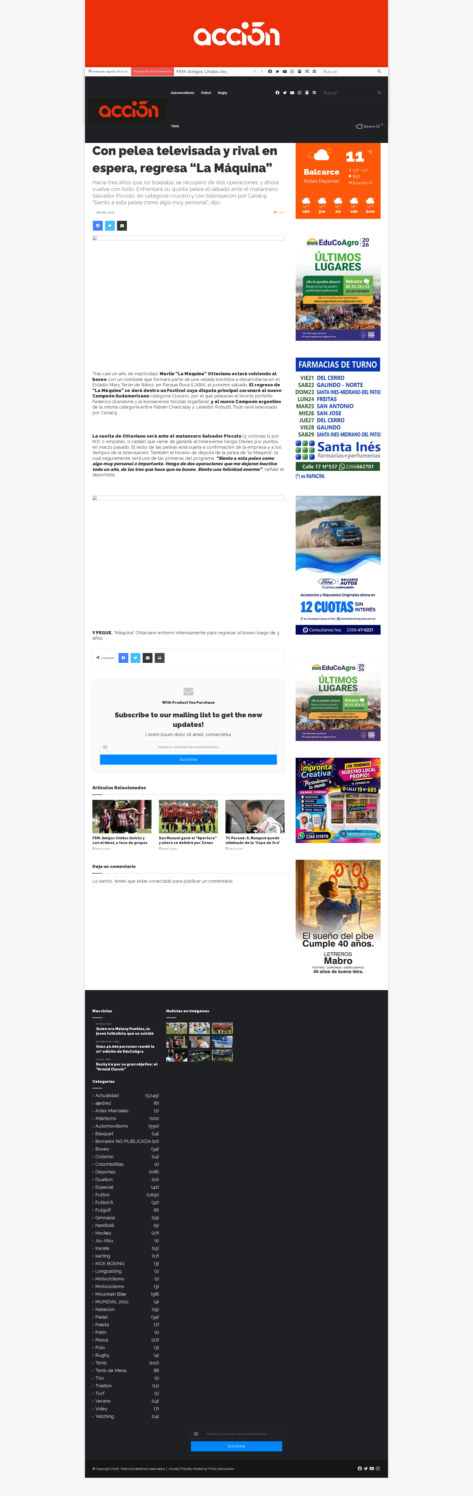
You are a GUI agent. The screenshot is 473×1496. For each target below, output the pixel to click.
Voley (101, 1408)
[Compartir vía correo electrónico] (122, 226)
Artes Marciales (112, 1110)
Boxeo (102, 1149)
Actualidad (107, 1095)
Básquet (104, 1133)
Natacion (105, 1309)
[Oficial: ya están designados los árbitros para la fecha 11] (176, 1056)
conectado (160, 881)
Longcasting (108, 1271)
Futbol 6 (104, 1202)
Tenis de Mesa (110, 1370)
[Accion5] (236, 33)
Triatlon (103, 1385)
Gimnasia (105, 1217)
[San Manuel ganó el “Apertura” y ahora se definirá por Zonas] (188, 816)
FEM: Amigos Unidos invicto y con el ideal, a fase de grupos (238, 71)
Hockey (103, 1233)
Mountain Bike (110, 1294)
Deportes (105, 1171)
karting (102, 1255)
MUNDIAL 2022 (112, 1301)
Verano (103, 1401)
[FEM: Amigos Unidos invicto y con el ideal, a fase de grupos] (122, 816)
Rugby (222, 93)
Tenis (175, 126)
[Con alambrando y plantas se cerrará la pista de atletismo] (199, 1056)
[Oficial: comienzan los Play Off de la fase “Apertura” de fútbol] (176, 1028)
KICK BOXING (109, 1263)
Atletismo (105, 1118)
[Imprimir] (160, 658)
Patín (100, 1332)
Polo (100, 1347)
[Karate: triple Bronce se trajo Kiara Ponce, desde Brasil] (199, 1028)
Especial (104, 1187)
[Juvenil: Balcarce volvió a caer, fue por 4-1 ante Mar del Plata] (222, 1056)
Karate (102, 1248)
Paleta (102, 1324)
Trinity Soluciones (221, 1469)
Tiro (99, 1378)
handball (104, 1225)
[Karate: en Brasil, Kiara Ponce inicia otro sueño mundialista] (222, 1042)
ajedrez (103, 1103)
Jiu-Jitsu (104, 1240)
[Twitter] (110, 226)
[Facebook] (98, 226)
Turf (99, 1393)
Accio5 (173, 1469)
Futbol (206, 93)
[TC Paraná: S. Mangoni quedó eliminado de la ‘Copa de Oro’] (255, 816)
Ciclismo (104, 1156)
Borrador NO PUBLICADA (123, 1141)
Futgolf (103, 1210)
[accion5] (128, 109)
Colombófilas (109, 1164)
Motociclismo (109, 1278)
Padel (101, 1317)
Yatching (104, 1416)
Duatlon (104, 1179)
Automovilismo (182, 93)
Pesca (101, 1339)
